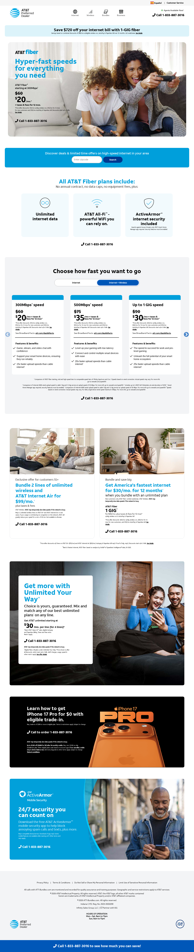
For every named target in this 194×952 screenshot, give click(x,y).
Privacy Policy (43, 882)
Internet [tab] (76, 282)
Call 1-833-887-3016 (99, 244)
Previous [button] (8, 335)
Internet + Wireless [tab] (118, 282)
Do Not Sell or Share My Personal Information (94, 882)
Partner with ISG (110, 908)
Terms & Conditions (61, 882)
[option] (38, 335)
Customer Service (175, 3)
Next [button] (186, 335)
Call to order (51, 732)
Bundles (105, 15)
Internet (75, 15)
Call (170, 15)
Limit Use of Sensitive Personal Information (138, 882)
